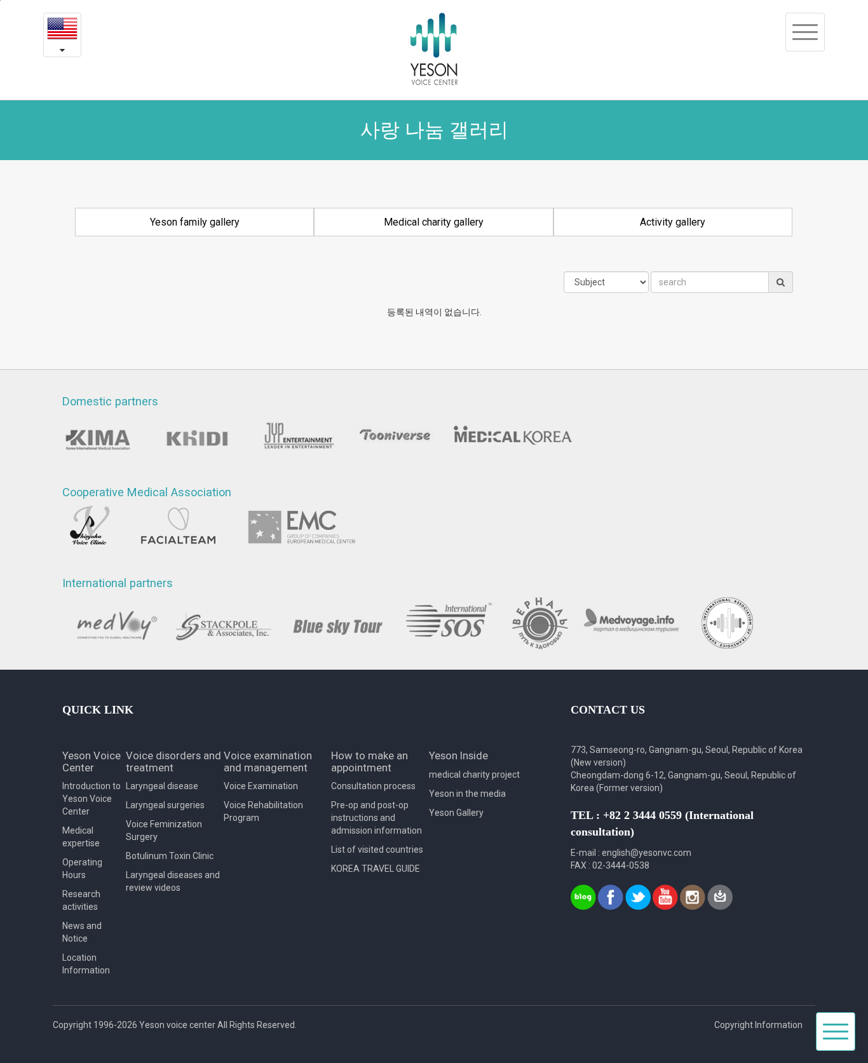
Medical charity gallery (434, 222)
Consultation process (373, 786)
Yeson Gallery (456, 813)
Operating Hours (82, 868)
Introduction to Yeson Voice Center (91, 798)
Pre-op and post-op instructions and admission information (376, 818)
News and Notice (82, 932)
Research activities (81, 900)
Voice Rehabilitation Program (263, 811)
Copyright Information (758, 1025)
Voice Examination (261, 786)
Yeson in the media (467, 794)
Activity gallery (672, 222)
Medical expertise (81, 836)
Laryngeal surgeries (165, 805)
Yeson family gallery (195, 222)
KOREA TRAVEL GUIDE (375, 868)
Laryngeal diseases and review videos (173, 881)
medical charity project (474, 774)
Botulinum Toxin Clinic (170, 856)
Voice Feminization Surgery (164, 830)
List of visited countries (377, 849)
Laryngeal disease (162, 786)
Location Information (86, 963)
